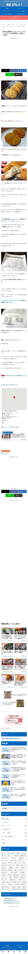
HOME (7, 945)
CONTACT (20, 947)
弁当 (9, 427)
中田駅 (12, 427)
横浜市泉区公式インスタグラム (12, 902)
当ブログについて (21, 945)
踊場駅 (17, 427)
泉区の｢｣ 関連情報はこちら (12, 738)
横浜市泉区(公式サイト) (10, 898)
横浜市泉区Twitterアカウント (11, 900)
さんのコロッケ (11, 219)
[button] (18, 74)
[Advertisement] (14, 53)
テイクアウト (5, 453)
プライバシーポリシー (7, 947)
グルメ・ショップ (6, 450)
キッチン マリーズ (6, 384)
